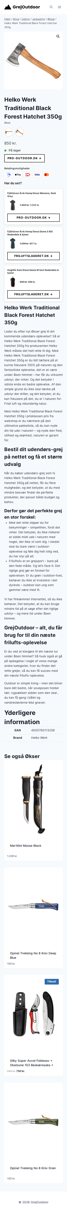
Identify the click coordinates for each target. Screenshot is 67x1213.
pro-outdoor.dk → (24, 158)
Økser (7, 122)
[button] (58, 36)
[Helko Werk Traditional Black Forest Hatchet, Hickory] (8, 132)
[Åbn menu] (59, 7)
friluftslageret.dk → (33, 256)
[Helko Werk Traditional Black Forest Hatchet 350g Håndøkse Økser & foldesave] (19, 132)
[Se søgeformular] (51, 7)
